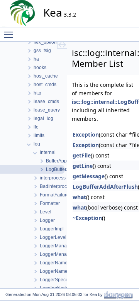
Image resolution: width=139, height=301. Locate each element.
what (79, 197)
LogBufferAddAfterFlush (105, 186)
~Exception (87, 218)
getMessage (89, 176)
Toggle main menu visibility (10, 34)
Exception (86, 134)
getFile (82, 155)
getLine (83, 165)
